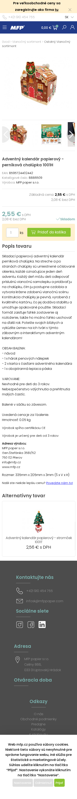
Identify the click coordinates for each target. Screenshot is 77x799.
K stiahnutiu (38, 734)
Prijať (59, 783)
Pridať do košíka (52, 232)
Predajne (38, 724)
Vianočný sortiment (26, 42)
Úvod (5, 42)
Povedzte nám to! (59, 483)
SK (67, 17)
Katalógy (38, 729)
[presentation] (6, 134)
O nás (38, 714)
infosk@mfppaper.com (44, 601)
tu (56, 9)
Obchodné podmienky (38, 719)
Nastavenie (22, 783)
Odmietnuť (43, 783)
